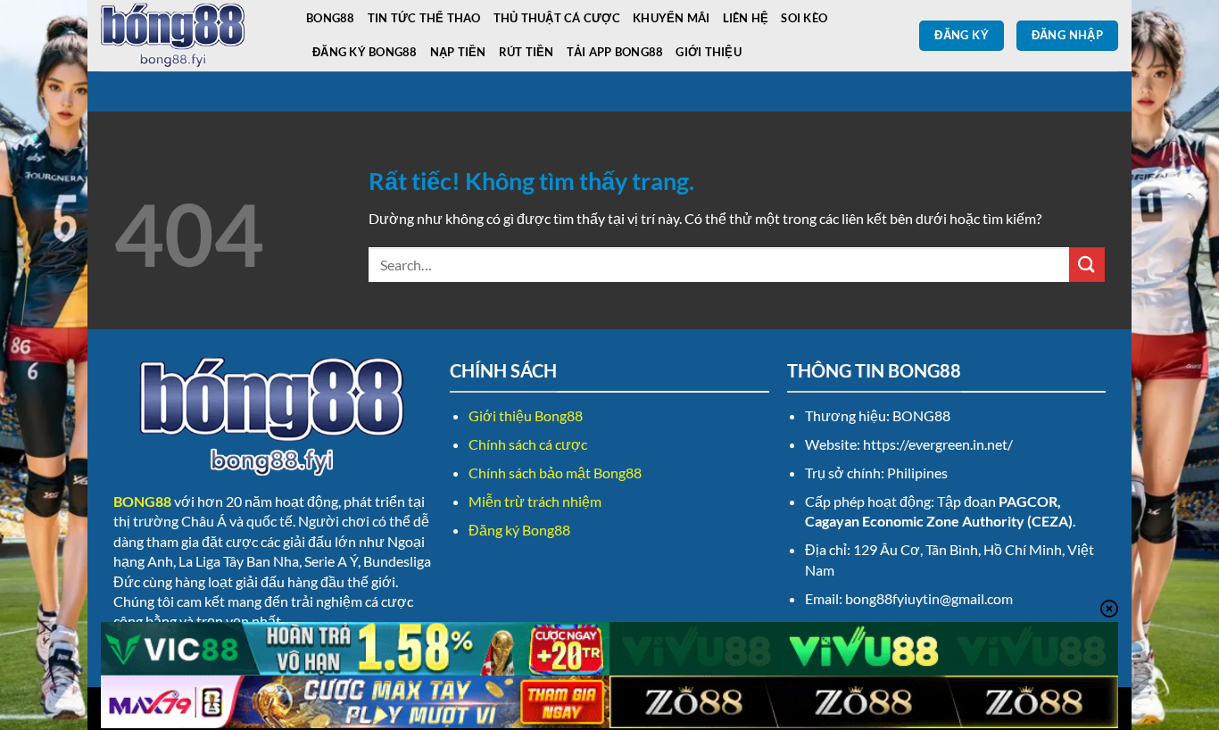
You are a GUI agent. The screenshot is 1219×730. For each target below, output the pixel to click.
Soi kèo (804, 18)
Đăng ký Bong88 (365, 52)
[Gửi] (1087, 264)
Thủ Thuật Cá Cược (556, 18)
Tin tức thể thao (424, 18)
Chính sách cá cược (528, 444)
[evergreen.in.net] (190, 35)
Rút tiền (526, 52)
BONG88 (330, 18)
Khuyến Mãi (671, 18)
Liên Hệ (746, 18)
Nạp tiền (458, 52)
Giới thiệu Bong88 (526, 415)
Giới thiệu (709, 52)
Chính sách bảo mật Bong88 (555, 472)
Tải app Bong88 (615, 52)
